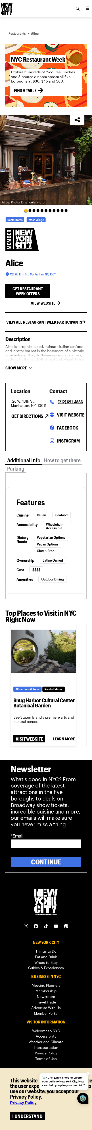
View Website (43, 303)
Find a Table (25, 90)
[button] (46, 160)
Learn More (64, 738)
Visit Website (70, 414)
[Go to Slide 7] (50, 210)
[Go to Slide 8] (54, 210)
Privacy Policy (23, 1102)
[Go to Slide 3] (34, 210)
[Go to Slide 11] (66, 210)
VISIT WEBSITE (29, 739)
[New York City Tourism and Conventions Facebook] (36, 926)
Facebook (67, 427)
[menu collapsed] (87, 9)
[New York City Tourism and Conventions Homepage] (46, 902)
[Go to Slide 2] (30, 210)
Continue (46, 862)
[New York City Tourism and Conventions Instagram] (26, 926)
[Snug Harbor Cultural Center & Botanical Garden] (43, 651)
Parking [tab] (15, 468)
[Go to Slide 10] (62, 210)
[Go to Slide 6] (46, 210)
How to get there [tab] (62, 460)
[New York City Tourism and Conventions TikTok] (46, 926)
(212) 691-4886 (70, 401)
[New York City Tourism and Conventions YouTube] (56, 926)
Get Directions (27, 416)
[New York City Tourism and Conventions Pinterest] (66, 926)
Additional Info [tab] (23, 460)
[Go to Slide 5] (42, 210)
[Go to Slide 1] (25, 210)
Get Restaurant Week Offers (28, 291)
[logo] (6, 7)
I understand (27, 1116)
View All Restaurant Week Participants (44, 322)
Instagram (68, 440)
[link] (46, 951)
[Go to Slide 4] (38, 210)
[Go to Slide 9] (58, 210)
